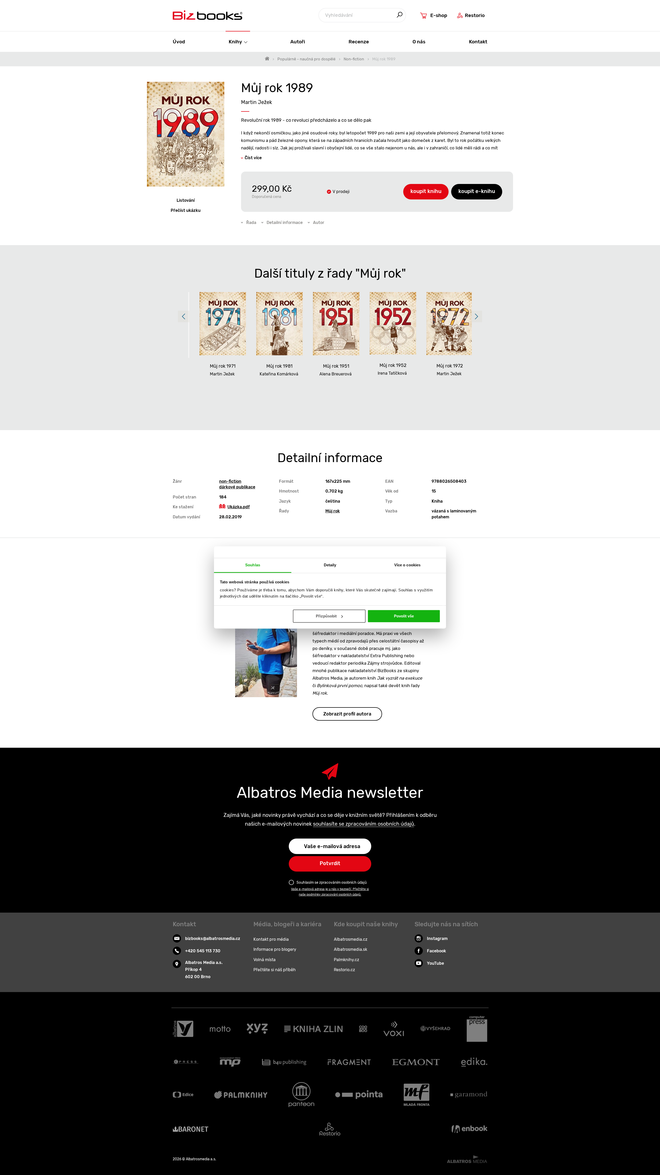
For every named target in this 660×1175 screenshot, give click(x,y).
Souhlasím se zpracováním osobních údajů (331, 882)
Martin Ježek (256, 102)
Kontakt (478, 42)
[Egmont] (416, 1062)
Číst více (253, 157)
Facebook (436, 950)
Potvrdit (330, 863)
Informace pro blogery (274, 949)
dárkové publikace (237, 487)
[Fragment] (349, 1062)
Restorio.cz (344, 969)
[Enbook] (469, 1129)
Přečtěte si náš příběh (274, 969)
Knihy (236, 42)
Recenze (359, 42)
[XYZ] (257, 1029)
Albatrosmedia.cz (350, 939)
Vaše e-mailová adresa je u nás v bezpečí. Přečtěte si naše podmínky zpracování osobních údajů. (330, 891)
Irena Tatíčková (392, 373)
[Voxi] (394, 1029)
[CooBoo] (363, 1029)
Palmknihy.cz (346, 959)
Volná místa (264, 959)
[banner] (207, 15)
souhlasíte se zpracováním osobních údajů (363, 824)
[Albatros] (183, 1029)
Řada (251, 222)
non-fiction (230, 481)
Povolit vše (404, 616)
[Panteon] (301, 1094)
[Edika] (474, 1062)
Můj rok (332, 511)
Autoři (297, 42)
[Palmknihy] (241, 1094)
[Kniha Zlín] (313, 1029)
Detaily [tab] (330, 565)
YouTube (435, 963)
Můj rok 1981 (279, 366)
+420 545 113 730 (202, 950)
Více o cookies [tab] (407, 565)
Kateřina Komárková (279, 374)
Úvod (179, 42)
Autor (318, 222)
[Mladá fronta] (416, 1094)
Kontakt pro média (271, 939)
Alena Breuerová (335, 374)
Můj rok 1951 (336, 366)
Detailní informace (285, 222)
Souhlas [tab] (252, 565)
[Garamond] (469, 1094)
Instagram (437, 938)
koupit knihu (425, 191)
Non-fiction (354, 59)
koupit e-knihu (476, 191)
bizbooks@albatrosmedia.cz (212, 938)
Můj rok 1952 (393, 365)
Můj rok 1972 (449, 366)
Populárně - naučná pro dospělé (306, 59)
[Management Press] (230, 1062)
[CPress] (185, 1062)
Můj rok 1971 (223, 366)
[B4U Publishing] (284, 1062)
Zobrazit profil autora (347, 714)
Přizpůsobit (326, 616)
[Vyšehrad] (435, 1029)
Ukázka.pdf (238, 506)
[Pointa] (358, 1094)
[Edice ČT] (183, 1094)
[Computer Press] (477, 1029)
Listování (186, 200)
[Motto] (220, 1029)
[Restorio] (330, 1129)
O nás (418, 42)
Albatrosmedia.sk (350, 949)
